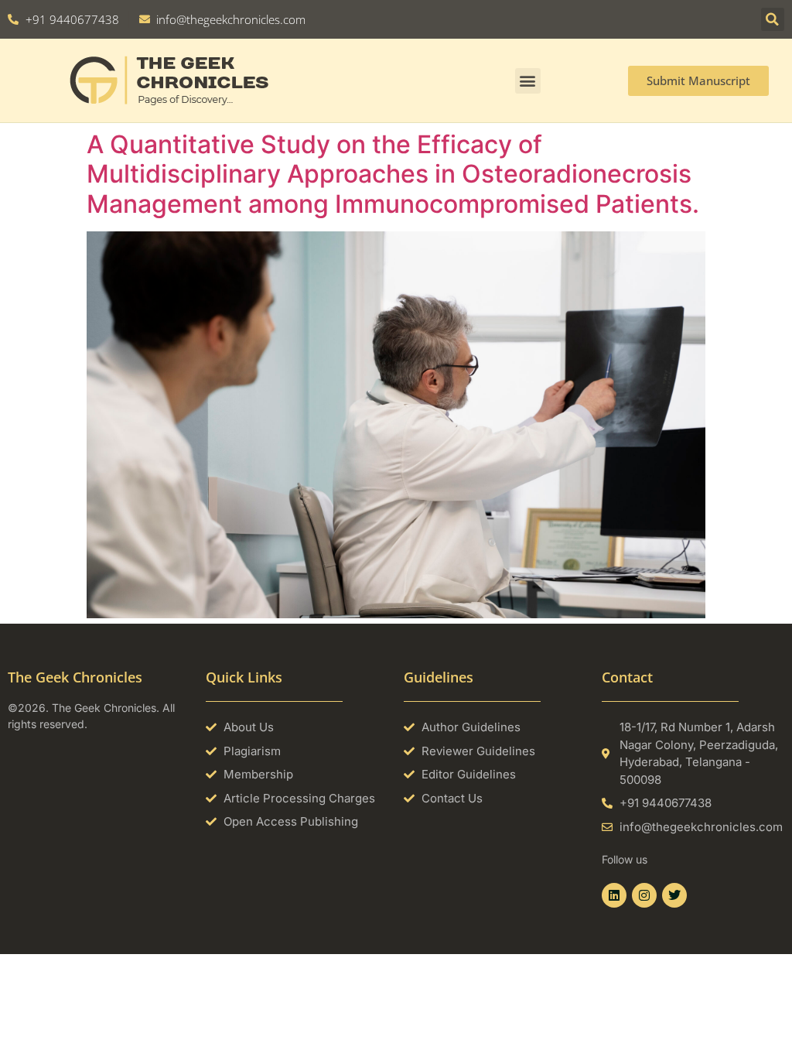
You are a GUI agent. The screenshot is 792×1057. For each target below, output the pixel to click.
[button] (772, 19)
